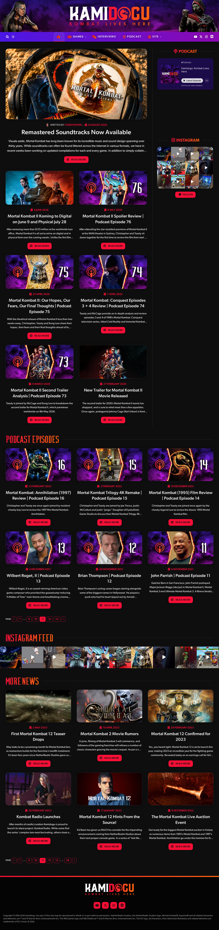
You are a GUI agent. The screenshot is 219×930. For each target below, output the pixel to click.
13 (56, 619)
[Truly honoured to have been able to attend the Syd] (206, 154)
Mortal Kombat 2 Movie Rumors (109, 734)
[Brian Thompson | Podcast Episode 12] (109, 547)
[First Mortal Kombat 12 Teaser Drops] (38, 706)
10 (35, 619)
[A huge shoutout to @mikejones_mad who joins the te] (164, 154)
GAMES (78, 36)
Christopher (73, 125)
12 (49, 619)
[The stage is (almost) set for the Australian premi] (178, 168)
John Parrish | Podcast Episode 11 (180, 576)
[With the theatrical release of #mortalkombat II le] (192, 168)
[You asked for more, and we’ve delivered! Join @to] (192, 181)
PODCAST (134, 36)
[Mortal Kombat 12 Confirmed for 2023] (180, 706)
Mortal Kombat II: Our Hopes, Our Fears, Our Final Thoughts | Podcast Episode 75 (39, 306)
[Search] (7, 37)
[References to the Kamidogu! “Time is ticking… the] (164, 181)
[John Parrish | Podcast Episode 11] (180, 547)
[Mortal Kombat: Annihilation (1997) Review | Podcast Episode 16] (38, 464)
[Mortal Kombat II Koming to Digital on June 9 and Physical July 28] (39, 188)
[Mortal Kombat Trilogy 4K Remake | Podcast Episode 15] (109, 464)
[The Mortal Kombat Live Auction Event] (180, 789)
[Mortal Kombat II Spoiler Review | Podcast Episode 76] (113, 188)
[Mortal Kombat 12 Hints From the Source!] (109, 789)
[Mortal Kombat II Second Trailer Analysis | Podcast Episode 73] (39, 362)
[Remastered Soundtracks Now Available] (76, 84)
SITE (155, 36)
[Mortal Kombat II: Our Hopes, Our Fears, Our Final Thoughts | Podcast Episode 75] (39, 272)
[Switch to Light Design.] (12, 36)
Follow (187, 194)
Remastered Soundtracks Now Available (76, 133)
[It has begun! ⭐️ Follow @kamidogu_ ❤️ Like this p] (206, 181)
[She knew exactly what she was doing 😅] (192, 154)
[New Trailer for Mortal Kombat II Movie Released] (113, 362)
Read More (78, 160)
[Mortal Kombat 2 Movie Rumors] (109, 706)
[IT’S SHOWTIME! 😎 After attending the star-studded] (164, 168)
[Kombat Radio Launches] (38, 789)
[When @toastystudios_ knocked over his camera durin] (178, 154)
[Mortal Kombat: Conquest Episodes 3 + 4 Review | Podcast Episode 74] (113, 272)
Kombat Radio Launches (38, 817)
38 (67, 860)
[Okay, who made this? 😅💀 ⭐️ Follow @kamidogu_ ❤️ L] (206, 168)
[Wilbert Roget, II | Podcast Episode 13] (38, 547)
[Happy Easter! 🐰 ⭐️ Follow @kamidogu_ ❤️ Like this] (178, 181)
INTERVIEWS (107, 36)
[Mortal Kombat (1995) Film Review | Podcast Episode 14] (180, 464)
